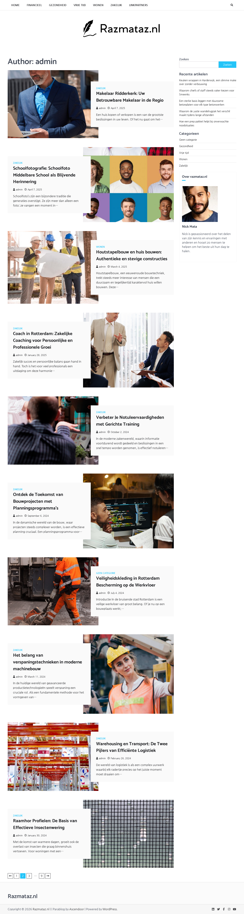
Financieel (34, 4)
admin (102, 108)
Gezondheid (57, 4)
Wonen (98, 4)
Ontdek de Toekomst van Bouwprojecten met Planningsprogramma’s (38, 501)
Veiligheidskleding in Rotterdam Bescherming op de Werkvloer (128, 582)
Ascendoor (76, 909)
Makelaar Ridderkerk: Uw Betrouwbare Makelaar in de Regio (129, 97)
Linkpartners (138, 4)
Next (48, 876)
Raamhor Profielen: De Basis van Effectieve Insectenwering (45, 824)
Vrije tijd (80, 4)
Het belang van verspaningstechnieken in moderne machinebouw (47, 662)
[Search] (232, 5)
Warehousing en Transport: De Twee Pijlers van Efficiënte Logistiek (132, 747)
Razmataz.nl (41, 909)
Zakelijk (116, 4)
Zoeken (184, 59)
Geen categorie (105, 573)
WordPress (110, 909)
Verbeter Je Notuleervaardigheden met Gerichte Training (130, 421)
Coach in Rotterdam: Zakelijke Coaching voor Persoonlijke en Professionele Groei (43, 340)
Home (15, 4)
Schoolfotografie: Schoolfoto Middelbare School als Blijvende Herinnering (44, 175)
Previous (10, 876)
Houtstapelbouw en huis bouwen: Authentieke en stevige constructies (131, 255)
